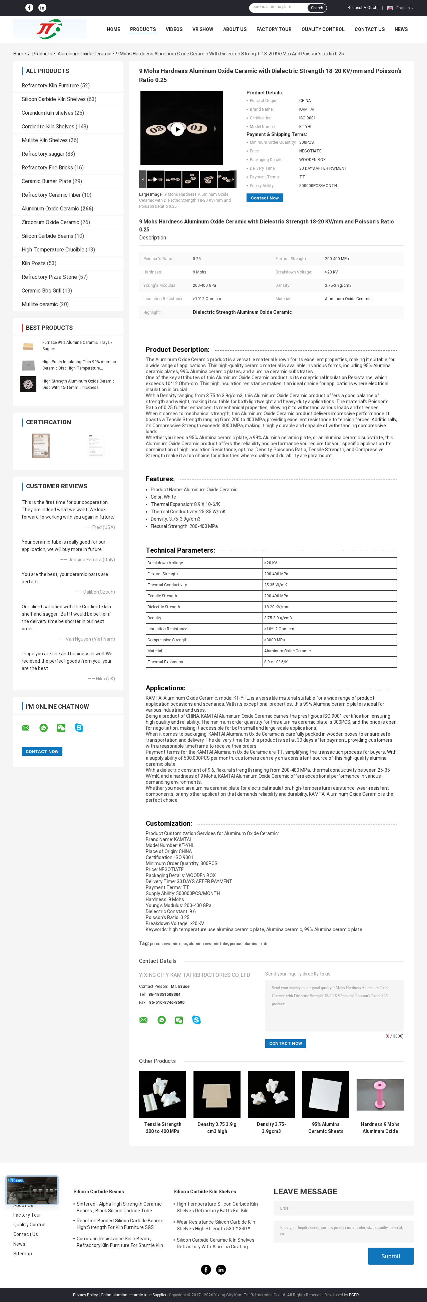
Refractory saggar (43, 154)
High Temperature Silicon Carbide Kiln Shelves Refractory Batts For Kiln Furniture (217, 1208)
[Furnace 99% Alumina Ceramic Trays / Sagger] (28, 346)
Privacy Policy (85, 1295)
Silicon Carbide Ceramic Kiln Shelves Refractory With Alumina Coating (216, 1243)
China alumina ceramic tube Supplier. (134, 1295)
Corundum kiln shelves (47, 113)
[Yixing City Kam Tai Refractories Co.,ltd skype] (83, 727)
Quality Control (323, 29)
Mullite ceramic (40, 304)
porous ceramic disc (168, 943)
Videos (174, 29)
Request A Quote (363, 7)
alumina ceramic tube (208, 943)
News (401, 29)
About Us (235, 29)
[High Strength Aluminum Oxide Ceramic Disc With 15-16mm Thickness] (28, 384)
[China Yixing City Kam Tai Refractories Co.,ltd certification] (40, 446)
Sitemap (22, 1253)
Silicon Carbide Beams (47, 236)
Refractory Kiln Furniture (50, 85)
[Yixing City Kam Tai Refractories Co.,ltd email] (30, 728)
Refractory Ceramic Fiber (51, 195)
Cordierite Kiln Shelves (48, 126)
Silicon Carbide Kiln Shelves (54, 99)
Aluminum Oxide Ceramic (84, 53)
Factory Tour (274, 29)
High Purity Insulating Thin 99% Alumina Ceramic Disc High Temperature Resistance (79, 368)
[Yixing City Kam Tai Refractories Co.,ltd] (50, 29)
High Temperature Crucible (53, 249)
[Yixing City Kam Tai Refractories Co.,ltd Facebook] (29, 8)
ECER (354, 1295)
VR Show (202, 29)
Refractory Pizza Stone (49, 277)
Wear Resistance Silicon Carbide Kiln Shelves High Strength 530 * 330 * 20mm (216, 1226)
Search (317, 8)
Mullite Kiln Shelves (45, 140)
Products (143, 29)
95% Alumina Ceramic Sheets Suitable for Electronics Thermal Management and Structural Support (326, 1128)
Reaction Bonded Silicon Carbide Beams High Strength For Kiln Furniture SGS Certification (120, 1225)
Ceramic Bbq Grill (41, 290)
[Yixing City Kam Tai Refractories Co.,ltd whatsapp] (47, 728)
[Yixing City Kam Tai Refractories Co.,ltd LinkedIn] (42, 8)
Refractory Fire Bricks (47, 167)
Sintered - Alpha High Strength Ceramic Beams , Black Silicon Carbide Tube (119, 1207)
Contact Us (370, 29)
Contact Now (265, 197)
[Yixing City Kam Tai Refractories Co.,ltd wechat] (65, 728)
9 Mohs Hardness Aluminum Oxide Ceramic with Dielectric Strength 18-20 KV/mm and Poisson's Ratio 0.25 (185, 200)
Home (113, 29)
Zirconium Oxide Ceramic (50, 222)
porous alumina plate (249, 943)
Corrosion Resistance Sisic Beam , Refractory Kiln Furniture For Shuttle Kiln (120, 1242)
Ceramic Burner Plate (46, 181)
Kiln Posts (34, 263)
